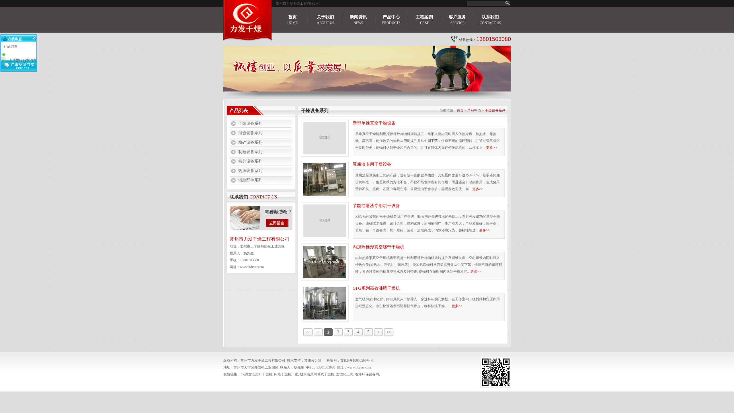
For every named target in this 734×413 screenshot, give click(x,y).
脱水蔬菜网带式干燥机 (317, 374)
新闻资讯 (358, 20)
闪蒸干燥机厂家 (286, 374)
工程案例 (424, 20)
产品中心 (391, 20)
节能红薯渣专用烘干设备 (376, 205)
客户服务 (457, 20)
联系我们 (490, 20)
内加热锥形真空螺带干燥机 (378, 247)
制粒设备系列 (250, 152)
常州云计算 (312, 361)
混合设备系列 (250, 133)
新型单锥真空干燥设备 (374, 123)
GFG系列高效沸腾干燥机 (376, 288)
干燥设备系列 (250, 123)
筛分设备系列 (250, 161)
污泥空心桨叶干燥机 (256, 374)
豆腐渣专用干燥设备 (372, 164)
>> (388, 332)
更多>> (491, 148)
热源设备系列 (250, 171)
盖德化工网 (344, 374)
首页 (292, 20)
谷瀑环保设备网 (367, 374)
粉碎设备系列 (250, 142)
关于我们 (325, 20)
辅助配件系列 (250, 180)
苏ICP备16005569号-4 (356, 361)
